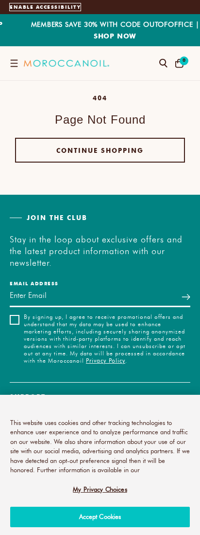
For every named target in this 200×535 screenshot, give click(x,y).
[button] (14, 63)
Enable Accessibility (45, 6)
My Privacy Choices (100, 489)
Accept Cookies (100, 516)
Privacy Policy (105, 360)
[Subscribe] (186, 296)
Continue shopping (100, 150)
